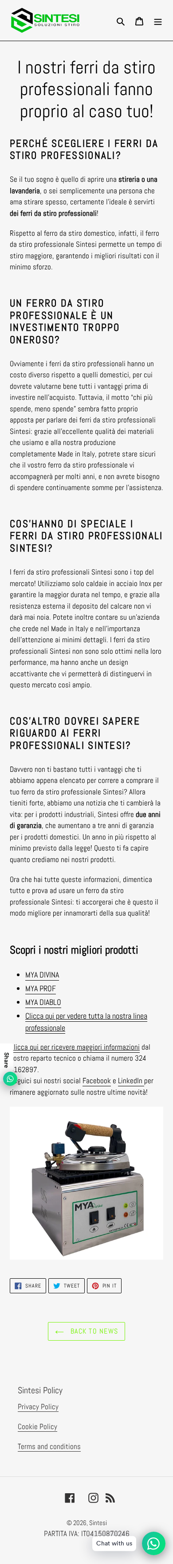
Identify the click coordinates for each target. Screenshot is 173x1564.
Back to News (93, 1331)
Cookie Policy (37, 1426)
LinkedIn (131, 1080)
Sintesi (98, 1522)
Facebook (97, 1080)
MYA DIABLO (43, 1002)
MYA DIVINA (42, 975)
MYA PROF (40, 988)
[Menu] (158, 20)
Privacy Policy (38, 1406)
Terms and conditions (49, 1446)
